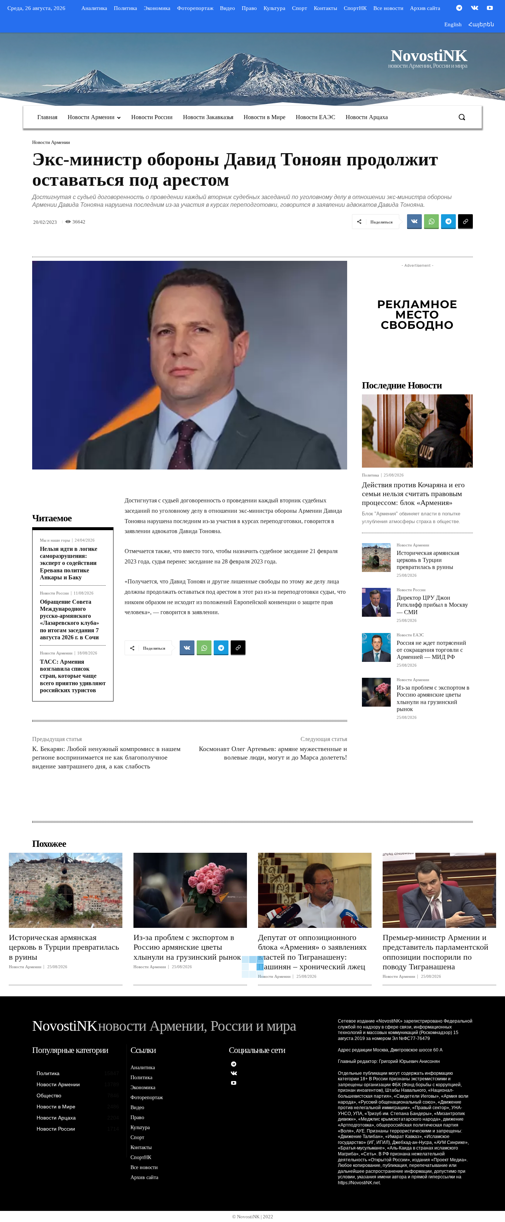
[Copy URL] (465, 221)
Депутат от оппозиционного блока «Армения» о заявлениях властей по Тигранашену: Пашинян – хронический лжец (312, 952)
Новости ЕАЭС (410, 635)
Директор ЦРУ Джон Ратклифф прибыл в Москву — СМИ (432, 605)
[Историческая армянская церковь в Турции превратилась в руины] (376, 557)
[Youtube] (490, 8)
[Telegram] (459, 8)
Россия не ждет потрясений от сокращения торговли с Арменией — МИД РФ (431, 650)
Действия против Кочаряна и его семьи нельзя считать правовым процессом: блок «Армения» (413, 493)
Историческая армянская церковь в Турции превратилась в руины (428, 560)
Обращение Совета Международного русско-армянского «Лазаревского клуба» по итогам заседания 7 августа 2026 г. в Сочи (69, 619)
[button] (462, 117)
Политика (370, 475)
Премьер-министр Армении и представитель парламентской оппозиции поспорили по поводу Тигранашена (435, 952)
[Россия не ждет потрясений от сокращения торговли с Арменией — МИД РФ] (376, 647)
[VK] (414, 221)
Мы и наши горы (55, 540)
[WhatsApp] (431, 221)
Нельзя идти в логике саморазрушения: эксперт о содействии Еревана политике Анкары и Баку (68, 563)
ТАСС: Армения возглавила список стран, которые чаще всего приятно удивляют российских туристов (73, 676)
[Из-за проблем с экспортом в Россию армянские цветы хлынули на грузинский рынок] (376, 692)
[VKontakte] (474, 8)
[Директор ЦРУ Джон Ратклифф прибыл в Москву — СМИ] (376, 602)
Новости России (54, 593)
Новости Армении (51, 142)
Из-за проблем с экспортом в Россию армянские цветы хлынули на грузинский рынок (187, 947)
